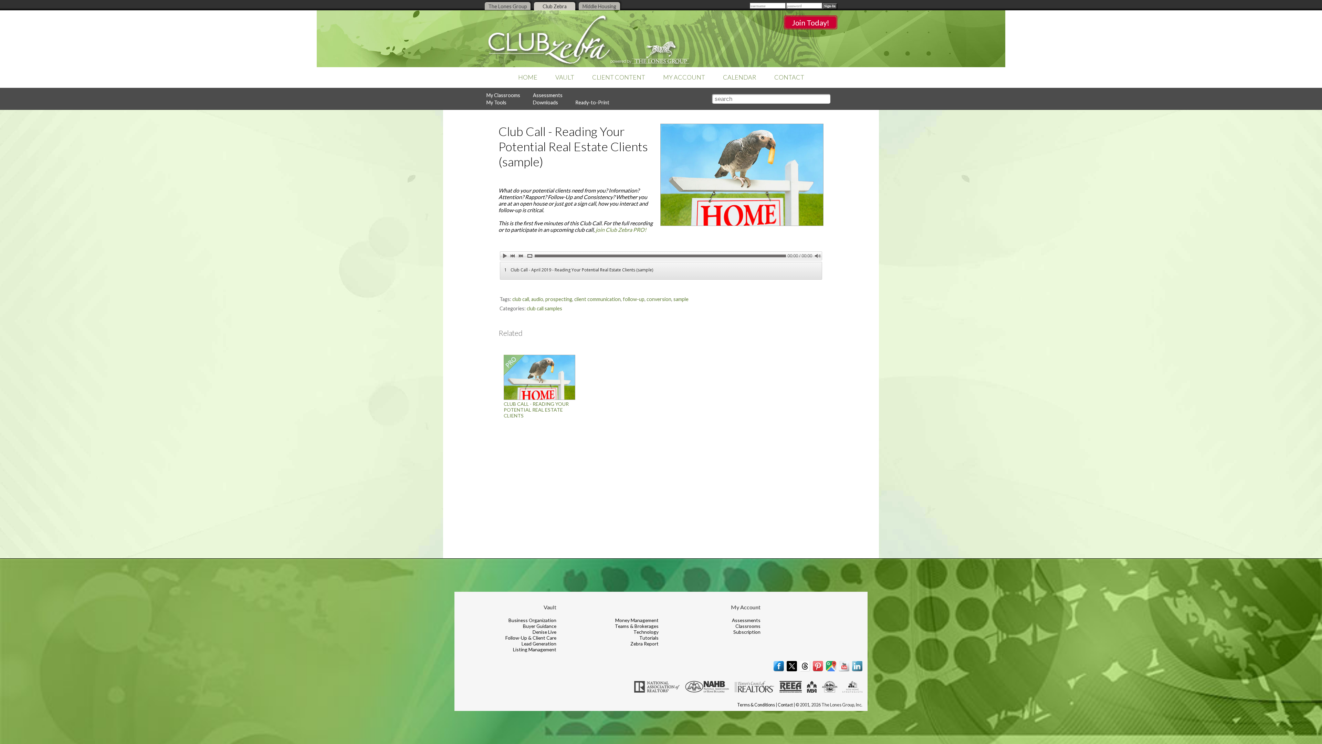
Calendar (739, 77)
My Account (684, 77)
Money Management (637, 620)
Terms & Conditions (756, 704)
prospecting (558, 299)
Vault (564, 77)
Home (527, 77)
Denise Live (544, 632)
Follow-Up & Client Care (530, 638)
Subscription (746, 632)
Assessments (548, 95)
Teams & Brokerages (637, 626)
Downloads (545, 102)
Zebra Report (644, 644)
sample (681, 299)
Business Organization (532, 620)
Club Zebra (555, 6)
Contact (789, 77)
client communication (597, 299)
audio (537, 299)
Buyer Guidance (539, 626)
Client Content (618, 77)
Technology (646, 632)
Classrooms (747, 626)
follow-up (633, 299)
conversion (659, 299)
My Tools (496, 102)
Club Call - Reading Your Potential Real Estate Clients (536, 409)
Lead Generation (539, 644)
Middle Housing (599, 6)
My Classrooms (503, 95)
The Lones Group (507, 6)
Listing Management (534, 649)
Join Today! (810, 22)
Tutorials (649, 638)
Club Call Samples (544, 308)
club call (520, 299)
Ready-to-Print (592, 102)
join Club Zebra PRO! (621, 229)
